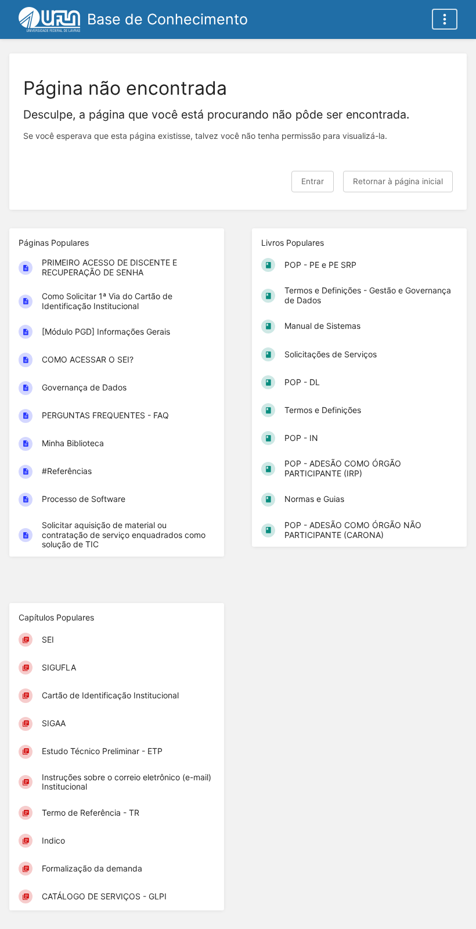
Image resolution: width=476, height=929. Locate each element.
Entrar (312, 181)
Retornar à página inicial (398, 181)
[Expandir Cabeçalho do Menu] (444, 19)
